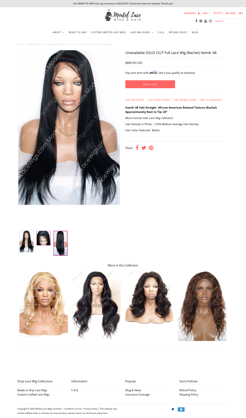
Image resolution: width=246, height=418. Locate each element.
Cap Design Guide (185, 99)
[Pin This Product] (151, 148)
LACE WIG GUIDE (140, 32)
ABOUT (57, 32)
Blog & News (133, 390)
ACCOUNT (190, 13)
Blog (195, 32)
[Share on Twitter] (143, 148)
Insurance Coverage (137, 394)
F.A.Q (74, 390)
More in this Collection (123, 265)
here (105, 413)
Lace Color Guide (159, 99)
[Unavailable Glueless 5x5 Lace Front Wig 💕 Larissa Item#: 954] (202, 340)
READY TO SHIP (78, 32)
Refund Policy (187, 390)
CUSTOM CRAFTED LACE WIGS (108, 32)
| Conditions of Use (72, 408)
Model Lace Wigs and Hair (48, 408)
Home (20, 44)
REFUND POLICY (178, 32)
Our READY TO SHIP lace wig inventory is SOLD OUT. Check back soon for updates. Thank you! (123, 3)
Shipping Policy (188, 394)
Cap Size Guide (134, 99)
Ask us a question (211, 99)
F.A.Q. (161, 32)
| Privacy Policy (89, 408)
